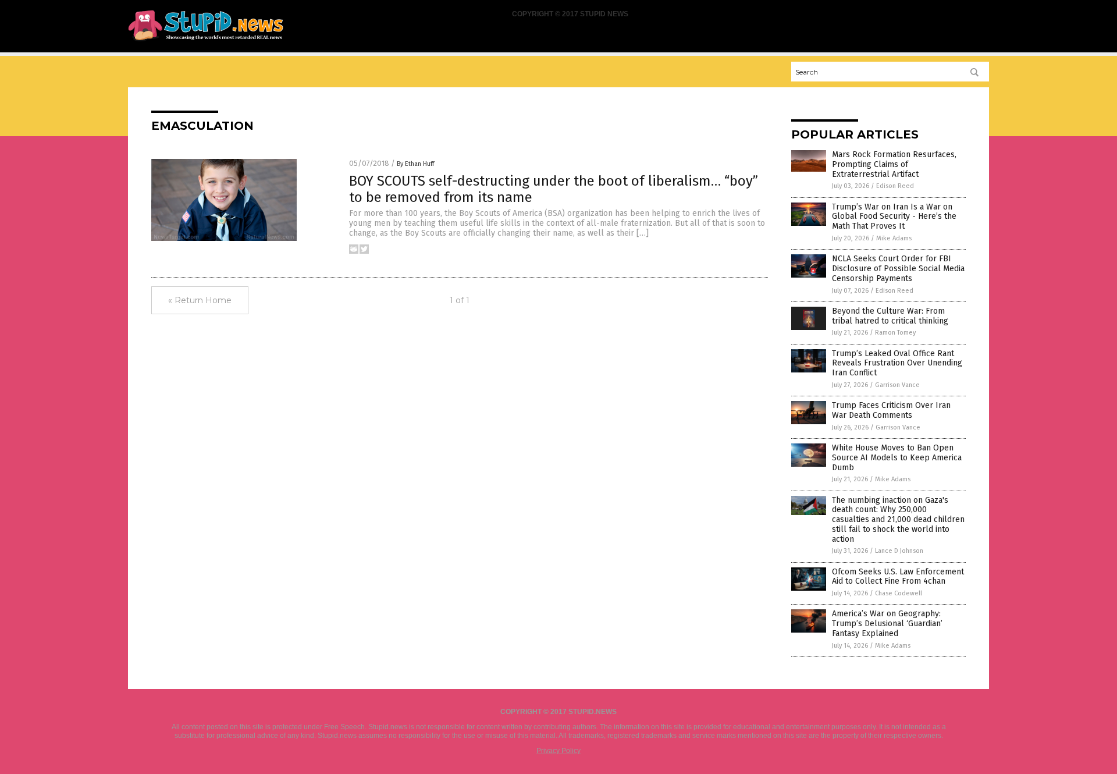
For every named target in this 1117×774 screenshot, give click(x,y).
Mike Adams (894, 238)
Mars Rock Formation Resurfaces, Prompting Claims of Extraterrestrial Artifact (894, 164)
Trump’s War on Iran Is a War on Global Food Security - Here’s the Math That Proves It (894, 217)
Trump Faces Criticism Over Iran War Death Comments (891, 410)
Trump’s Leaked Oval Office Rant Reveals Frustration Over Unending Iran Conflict (897, 363)
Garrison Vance (897, 385)
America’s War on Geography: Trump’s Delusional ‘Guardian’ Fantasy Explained (887, 623)
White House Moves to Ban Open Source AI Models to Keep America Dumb (897, 458)
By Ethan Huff (415, 164)
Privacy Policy (558, 751)
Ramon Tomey (895, 332)
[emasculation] (205, 41)
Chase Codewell (898, 593)
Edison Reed (895, 186)
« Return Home (200, 300)
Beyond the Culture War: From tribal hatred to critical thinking (890, 316)
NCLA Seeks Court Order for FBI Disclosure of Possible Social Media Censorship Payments (898, 268)
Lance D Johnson (899, 551)
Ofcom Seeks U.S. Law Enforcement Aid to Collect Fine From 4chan (898, 577)
